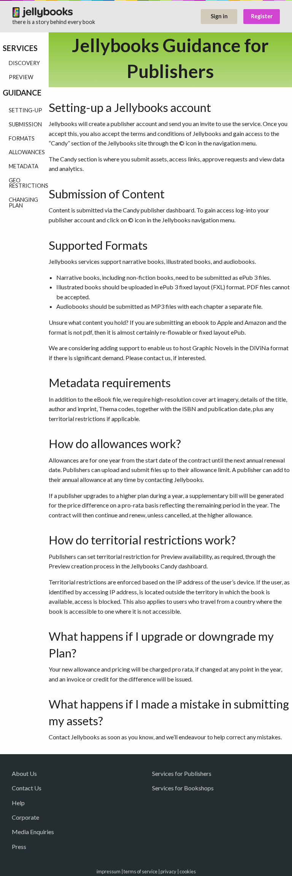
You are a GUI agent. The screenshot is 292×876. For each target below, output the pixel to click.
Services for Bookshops (183, 787)
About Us (24, 773)
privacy (168, 871)
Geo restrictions (28, 183)
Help (18, 802)
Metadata (23, 166)
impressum (109, 871)
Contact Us (26, 787)
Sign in (219, 16)
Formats (22, 138)
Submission (25, 124)
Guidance (22, 92)
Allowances (27, 152)
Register (262, 16)
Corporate (25, 817)
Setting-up (25, 110)
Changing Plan (23, 202)
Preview (21, 77)
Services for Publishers (181, 773)
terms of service (140, 871)
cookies (187, 871)
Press (19, 846)
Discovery (24, 63)
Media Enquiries (33, 831)
